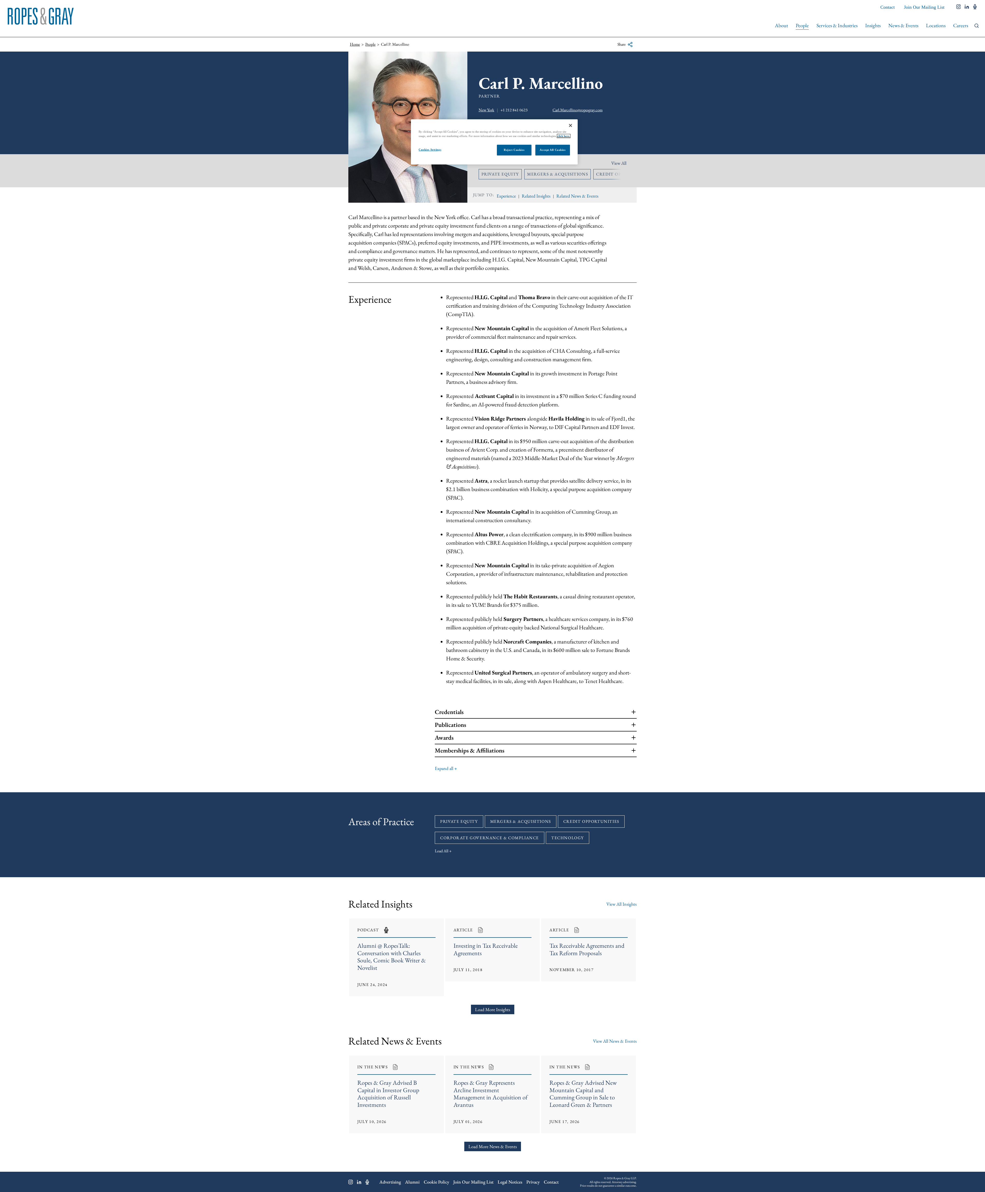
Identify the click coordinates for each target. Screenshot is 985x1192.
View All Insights (621, 904)
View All (618, 163)
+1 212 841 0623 (514, 110)
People (802, 25)
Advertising (390, 1182)
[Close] (570, 125)
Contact (887, 7)
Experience (506, 196)
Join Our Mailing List (924, 7)
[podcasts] (975, 7)
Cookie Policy (436, 1182)
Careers (960, 25)
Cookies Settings (430, 149)
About (781, 25)
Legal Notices (510, 1182)
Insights (873, 25)
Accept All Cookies (552, 149)
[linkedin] (967, 7)
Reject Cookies (514, 149)
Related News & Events (577, 196)
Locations (935, 25)
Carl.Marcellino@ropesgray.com (578, 110)
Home (355, 44)
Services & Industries (837, 25)
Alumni (412, 1182)
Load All (441, 851)
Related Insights (536, 196)
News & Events (903, 25)
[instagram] (958, 7)
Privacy (533, 1182)
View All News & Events (615, 1041)
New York (486, 110)
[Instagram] (350, 1182)
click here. (563, 136)
